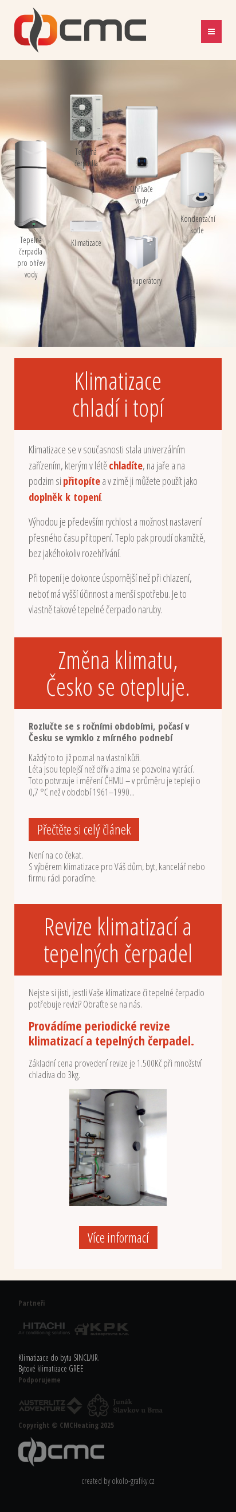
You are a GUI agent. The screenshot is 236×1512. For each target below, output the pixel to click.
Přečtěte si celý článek (84, 829)
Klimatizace (86, 242)
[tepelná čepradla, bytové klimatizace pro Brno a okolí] (62, 1451)
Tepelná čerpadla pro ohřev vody (31, 257)
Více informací (118, 1237)
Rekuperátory (141, 280)
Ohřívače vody (141, 194)
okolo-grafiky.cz (133, 1480)
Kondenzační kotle (196, 224)
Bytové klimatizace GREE (51, 1368)
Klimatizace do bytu (45, 1357)
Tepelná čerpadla (86, 157)
